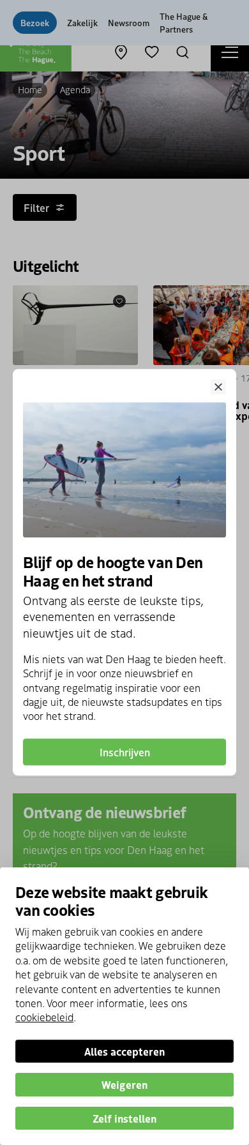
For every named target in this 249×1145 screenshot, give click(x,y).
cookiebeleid (44, 1017)
